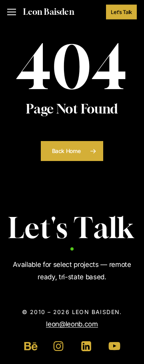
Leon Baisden (48, 12)
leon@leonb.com (72, 324)
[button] (11, 12)
